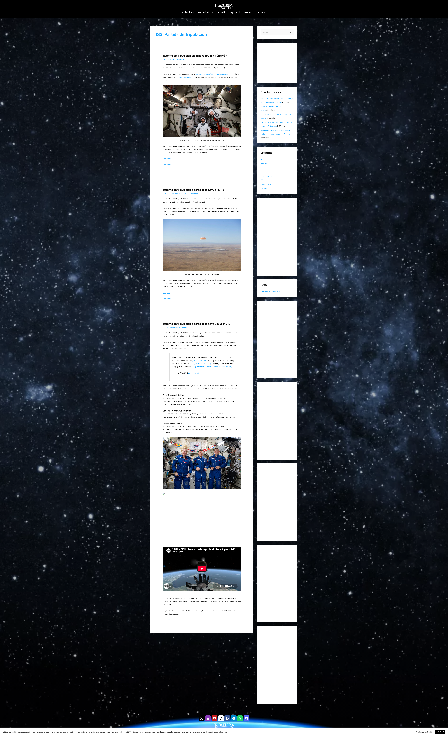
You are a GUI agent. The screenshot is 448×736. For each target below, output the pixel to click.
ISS (262, 180)
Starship (221, 12)
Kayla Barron (200, 74)
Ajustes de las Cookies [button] (424, 732)
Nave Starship (266, 184)
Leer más (224, 732)
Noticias (264, 189)
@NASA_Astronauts (202, 363)
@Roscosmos (200, 367)
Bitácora (264, 163)
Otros (260, 12)
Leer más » (167, 159)
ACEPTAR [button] (440, 732)
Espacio (264, 172)
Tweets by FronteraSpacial (271, 291)
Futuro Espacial (266, 176)
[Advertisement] (277, 63)
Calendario (188, 12)
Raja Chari (210, 74)
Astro (263, 159)
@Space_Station (199, 360)
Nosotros (249, 12)
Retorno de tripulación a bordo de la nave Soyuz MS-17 (197, 323)
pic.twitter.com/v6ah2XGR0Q (219, 367)
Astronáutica (204, 12)
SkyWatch (235, 12)
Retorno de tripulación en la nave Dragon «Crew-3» (195, 55)
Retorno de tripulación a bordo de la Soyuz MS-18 (193, 189)
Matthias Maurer (185, 77)
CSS (262, 168)
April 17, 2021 (193, 373)
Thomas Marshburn (223, 74)
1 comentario (193, 194)
